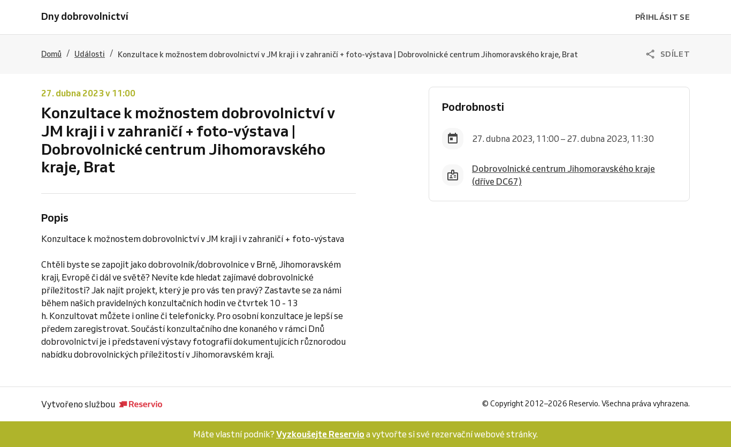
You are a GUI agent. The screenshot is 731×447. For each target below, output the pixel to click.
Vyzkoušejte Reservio (320, 434)
